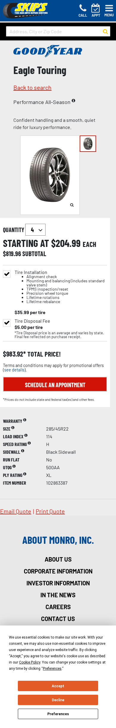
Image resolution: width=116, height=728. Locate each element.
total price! (43, 354)
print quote (50, 511)
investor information (58, 583)
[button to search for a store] (105, 31)
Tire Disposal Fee (32, 321)
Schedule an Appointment (55, 384)
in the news (58, 594)
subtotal (34, 253)
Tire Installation (60, 287)
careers (58, 606)
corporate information (58, 571)
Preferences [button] (52, 668)
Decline (58, 700)
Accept (58, 686)
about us (58, 559)
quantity (14, 229)
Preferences (58, 714)
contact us (58, 618)
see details (14, 369)
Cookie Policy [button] (29, 662)
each (89, 244)
